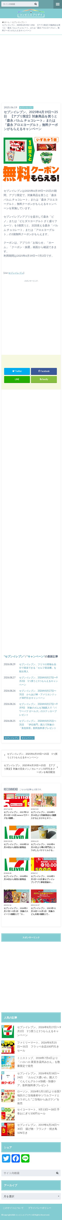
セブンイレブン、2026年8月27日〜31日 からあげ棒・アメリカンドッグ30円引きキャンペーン (38, 694)
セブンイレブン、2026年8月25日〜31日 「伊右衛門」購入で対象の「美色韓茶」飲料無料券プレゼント (37, 724)
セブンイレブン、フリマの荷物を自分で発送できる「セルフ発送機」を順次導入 (37, 668)
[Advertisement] (31, 69)
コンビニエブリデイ (24, 1215)
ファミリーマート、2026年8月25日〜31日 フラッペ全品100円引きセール (38, 1046)
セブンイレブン (15, 273)
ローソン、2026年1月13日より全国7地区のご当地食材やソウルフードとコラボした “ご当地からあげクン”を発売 (39, 1097)
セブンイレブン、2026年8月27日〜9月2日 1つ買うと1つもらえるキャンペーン (38, 681)
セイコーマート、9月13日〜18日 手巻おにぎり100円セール (38, 1111)
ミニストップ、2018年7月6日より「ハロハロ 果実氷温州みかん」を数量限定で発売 (38, 1061)
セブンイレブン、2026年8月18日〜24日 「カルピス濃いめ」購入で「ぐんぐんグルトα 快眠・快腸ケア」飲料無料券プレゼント (38, 1079)
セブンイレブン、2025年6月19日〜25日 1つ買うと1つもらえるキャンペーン (32, 756)
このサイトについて (13, 1207)
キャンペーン (36, 656)
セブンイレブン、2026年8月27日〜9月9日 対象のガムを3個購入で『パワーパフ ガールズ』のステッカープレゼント (38, 709)
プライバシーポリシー (39, 1207)
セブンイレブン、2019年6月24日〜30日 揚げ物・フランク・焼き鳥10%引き (38, 1128)
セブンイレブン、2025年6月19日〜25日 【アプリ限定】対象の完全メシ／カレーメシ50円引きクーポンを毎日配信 (29, 768)
